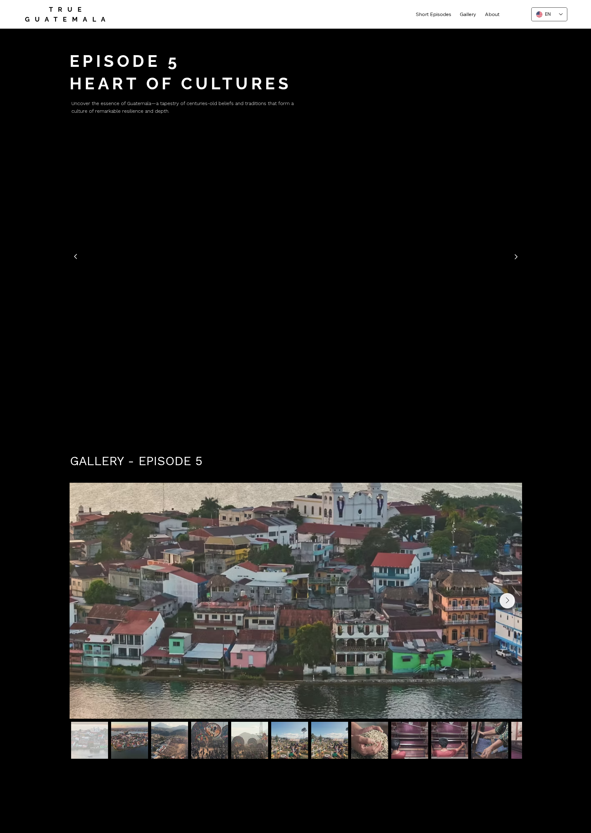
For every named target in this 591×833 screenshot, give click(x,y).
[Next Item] (507, 600)
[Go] (76, 256)
